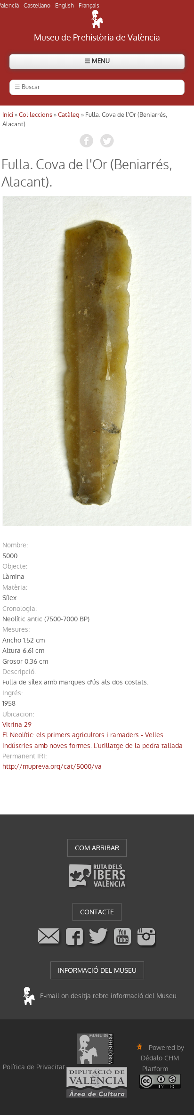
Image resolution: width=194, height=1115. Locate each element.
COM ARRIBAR (97, 848)
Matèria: (14, 587)
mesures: (16, 629)
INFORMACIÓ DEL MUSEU (97, 970)
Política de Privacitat (34, 1067)
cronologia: (19, 608)
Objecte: (14, 566)
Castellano (37, 5)
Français (89, 5)
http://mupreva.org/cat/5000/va (52, 766)
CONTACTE (97, 912)
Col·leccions (35, 115)
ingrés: (12, 693)
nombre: (15, 545)
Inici (7, 115)
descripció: (19, 671)
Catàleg (69, 115)
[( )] (97, 361)
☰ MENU (97, 61)
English (64, 5)
